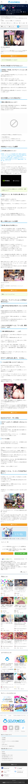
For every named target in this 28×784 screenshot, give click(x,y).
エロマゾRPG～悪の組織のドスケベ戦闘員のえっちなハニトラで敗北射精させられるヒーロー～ (13, 401)
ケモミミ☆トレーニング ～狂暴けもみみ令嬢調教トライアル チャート (7, 642)
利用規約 (4, 739)
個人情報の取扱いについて (7, 756)
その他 (26, 559)
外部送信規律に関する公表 (7, 758)
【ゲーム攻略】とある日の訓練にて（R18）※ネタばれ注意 (7, 589)
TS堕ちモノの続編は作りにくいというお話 (7, 682)
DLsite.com (7, 768)
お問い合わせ (4, 744)
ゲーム (13, 13)
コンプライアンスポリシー (7, 760)
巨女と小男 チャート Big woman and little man (20, 623)
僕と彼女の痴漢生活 (5, 47)
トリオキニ (7, 775)
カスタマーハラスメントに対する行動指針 (10, 741)
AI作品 (4, 23)
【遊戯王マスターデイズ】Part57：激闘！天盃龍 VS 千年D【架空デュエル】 (20, 607)
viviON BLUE (20, 771)
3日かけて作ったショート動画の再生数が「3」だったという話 (20, 683)
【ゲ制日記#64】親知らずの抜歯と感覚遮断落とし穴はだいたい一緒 (20, 589)
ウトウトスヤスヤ (5, 282)
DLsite (16, 23)
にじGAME (20, 768)
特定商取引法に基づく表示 (7, 755)
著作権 (3, 751)
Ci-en (7, 771)
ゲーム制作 (23, 23)
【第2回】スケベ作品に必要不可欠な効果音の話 (7, 664)
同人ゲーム (10, 23)
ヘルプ (3, 742)
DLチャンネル (14, 2)
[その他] (20, 27)
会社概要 (4, 737)
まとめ (9, 715)
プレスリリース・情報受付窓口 (8, 746)
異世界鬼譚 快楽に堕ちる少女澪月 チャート (20, 641)
